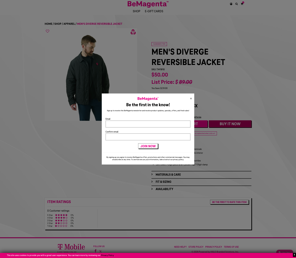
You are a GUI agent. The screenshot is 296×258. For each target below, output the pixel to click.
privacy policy (178, 160)
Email (107, 119)
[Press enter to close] (294, 255)
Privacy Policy (107, 255)
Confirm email (111, 132)
